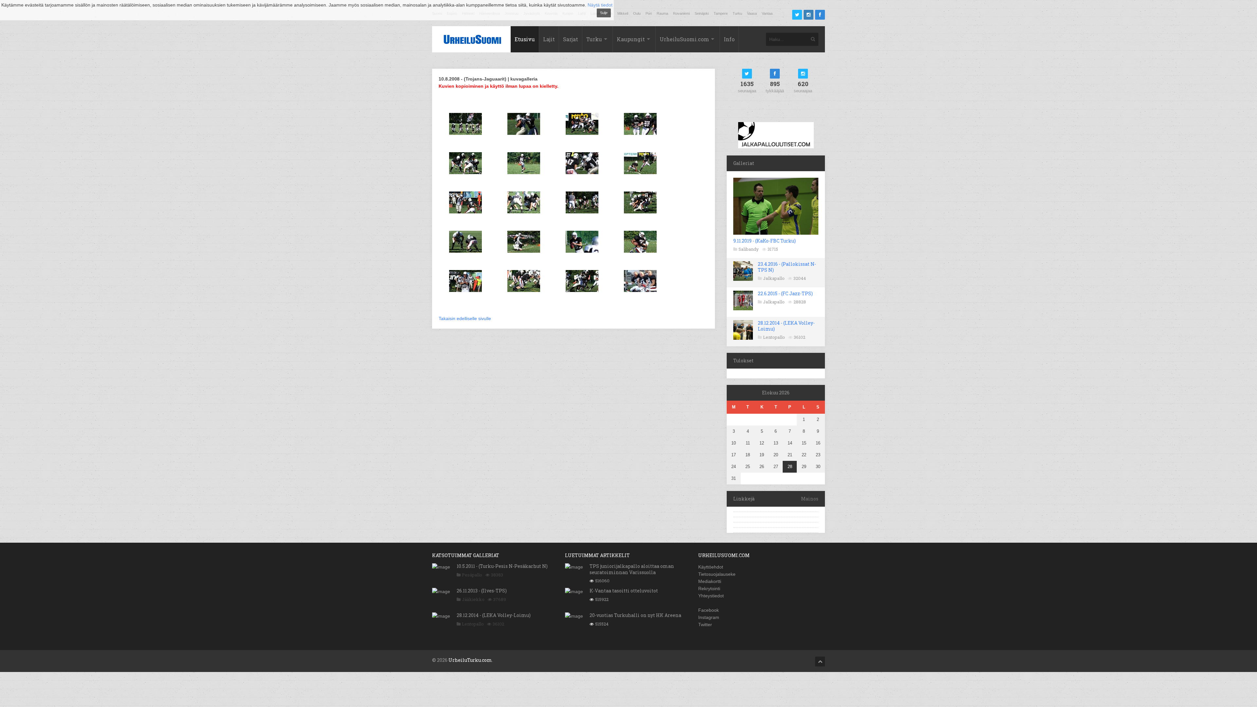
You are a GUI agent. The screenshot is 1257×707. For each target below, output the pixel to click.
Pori (649, 13)
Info (729, 39)
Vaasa (752, 13)
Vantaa (767, 13)
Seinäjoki (702, 13)
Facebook (708, 610)
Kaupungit (631, 39)
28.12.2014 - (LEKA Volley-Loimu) (786, 326)
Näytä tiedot (600, 5)
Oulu (637, 13)
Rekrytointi (709, 588)
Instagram (708, 617)
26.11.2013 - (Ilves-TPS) (482, 591)
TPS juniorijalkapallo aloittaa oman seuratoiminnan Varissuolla (632, 569)
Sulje (604, 13)
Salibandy (748, 249)
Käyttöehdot (710, 567)
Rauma (662, 13)
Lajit (549, 39)
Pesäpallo (472, 575)
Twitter (705, 624)
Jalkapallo (774, 278)
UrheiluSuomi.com (684, 39)
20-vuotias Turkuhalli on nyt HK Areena (635, 615)
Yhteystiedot (711, 595)
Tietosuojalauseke (717, 574)
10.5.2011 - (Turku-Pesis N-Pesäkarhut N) (502, 566)
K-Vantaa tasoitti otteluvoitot (624, 591)
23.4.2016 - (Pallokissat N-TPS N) (787, 267)
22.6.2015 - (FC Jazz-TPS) (785, 293)
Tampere (721, 13)
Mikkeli (622, 13)
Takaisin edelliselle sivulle (465, 318)
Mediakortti (709, 581)
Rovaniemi (681, 13)
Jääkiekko (473, 599)
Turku (737, 13)
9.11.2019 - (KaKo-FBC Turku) (764, 241)
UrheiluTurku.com (470, 660)
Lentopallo (774, 337)
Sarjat (570, 39)
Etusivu (525, 39)
